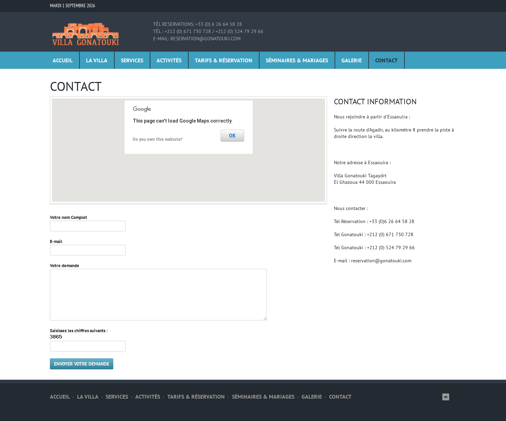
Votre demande (64, 266)
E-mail (56, 241)
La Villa (96, 60)
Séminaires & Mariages (297, 60)
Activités (169, 60)
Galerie (351, 60)
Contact (386, 60)
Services (132, 60)
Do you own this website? (158, 139)
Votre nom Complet (68, 217)
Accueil (63, 60)
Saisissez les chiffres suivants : (79, 331)
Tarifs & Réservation (223, 60)
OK (232, 135)
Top (445, 396)
